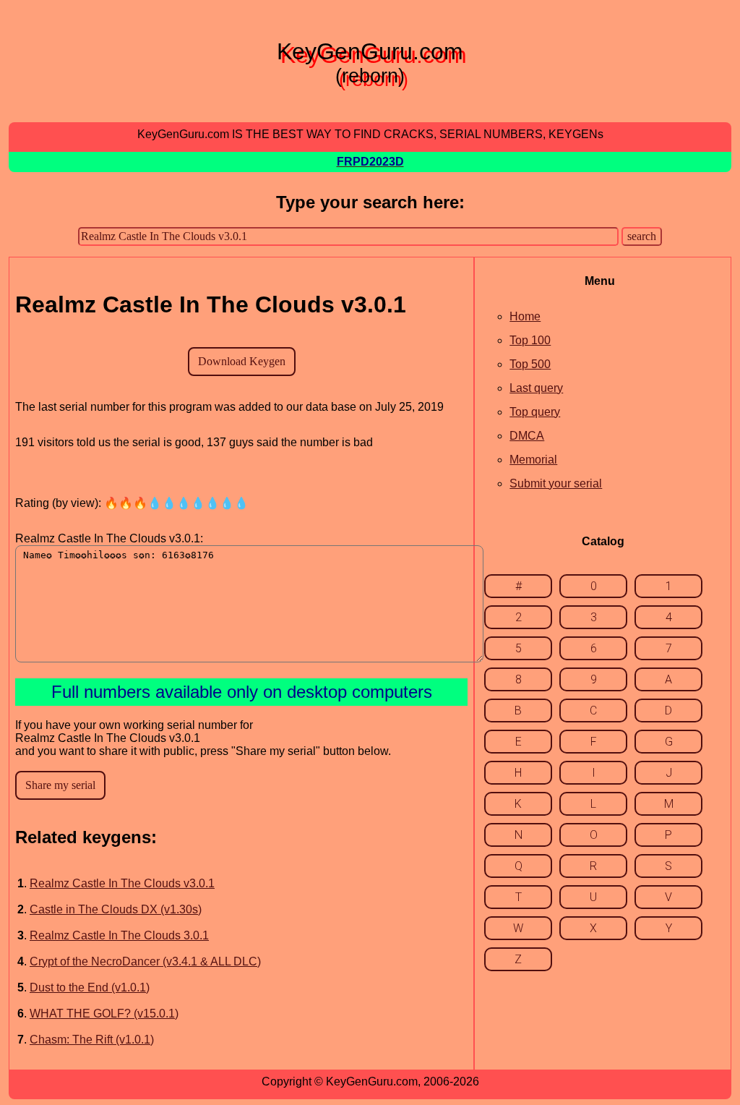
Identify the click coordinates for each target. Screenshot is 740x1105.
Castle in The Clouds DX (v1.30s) (116, 909)
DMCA (526, 436)
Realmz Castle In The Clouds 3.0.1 (119, 935)
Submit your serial (555, 483)
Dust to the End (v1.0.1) (90, 987)
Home (525, 316)
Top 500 (530, 364)
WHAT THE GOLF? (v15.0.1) (104, 1013)
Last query (536, 388)
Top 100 (530, 340)
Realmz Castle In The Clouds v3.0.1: (109, 538)
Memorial (533, 459)
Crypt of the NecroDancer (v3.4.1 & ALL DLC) (145, 961)
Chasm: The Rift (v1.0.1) (92, 1039)
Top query (534, 412)
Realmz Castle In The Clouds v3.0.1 (122, 883)
